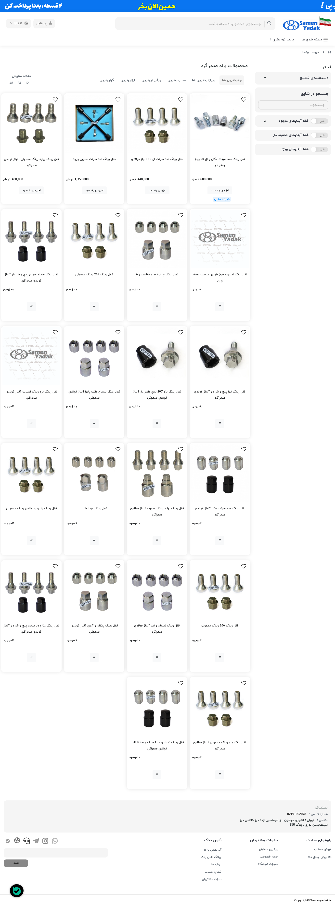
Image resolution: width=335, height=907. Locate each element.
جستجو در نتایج (314, 94)
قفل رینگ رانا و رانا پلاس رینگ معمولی (31, 508)
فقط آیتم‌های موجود (294, 121)
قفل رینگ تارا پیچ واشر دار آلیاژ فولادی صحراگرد (219, 395)
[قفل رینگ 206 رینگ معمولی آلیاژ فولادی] (220, 590)
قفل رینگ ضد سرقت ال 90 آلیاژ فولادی (157, 159)
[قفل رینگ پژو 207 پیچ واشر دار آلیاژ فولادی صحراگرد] (157, 356)
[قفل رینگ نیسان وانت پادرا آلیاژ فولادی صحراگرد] (94, 356)
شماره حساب (213, 872)
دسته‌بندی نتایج (314, 78)
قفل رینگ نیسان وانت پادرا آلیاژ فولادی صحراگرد (94, 395)
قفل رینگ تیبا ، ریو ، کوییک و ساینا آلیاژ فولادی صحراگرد (157, 745)
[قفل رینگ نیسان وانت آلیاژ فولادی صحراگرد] (157, 590)
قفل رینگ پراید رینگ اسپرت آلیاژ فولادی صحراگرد (157, 511)
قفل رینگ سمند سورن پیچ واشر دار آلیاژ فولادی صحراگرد (31, 277)
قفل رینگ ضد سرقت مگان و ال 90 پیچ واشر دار (219, 162)
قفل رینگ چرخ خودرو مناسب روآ (157, 274)
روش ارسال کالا (318, 857)
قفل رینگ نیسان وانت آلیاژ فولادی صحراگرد (157, 629)
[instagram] (45, 841)
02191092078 (296, 814)
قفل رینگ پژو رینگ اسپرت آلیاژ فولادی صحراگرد (31, 395)
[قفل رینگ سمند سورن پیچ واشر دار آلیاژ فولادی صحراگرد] (31, 239)
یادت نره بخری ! (282, 39)
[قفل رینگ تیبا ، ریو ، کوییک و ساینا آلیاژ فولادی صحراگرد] (157, 707)
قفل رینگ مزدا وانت (94, 508)
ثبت (16, 863)
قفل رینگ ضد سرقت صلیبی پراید (94, 159)
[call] (27, 841)
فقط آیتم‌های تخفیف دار (291, 135)
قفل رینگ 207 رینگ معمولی (94, 274)
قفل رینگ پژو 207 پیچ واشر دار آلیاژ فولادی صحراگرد (157, 395)
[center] (269, 24)
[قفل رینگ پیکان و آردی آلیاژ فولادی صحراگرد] (94, 590)
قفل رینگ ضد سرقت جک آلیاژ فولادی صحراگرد (220, 511)
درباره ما (216, 864)
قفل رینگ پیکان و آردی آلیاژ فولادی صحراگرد (94, 629)
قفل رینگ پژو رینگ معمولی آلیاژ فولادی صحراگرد (219, 745)
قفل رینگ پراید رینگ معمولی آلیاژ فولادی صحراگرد (31, 162)
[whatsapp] (55, 841)
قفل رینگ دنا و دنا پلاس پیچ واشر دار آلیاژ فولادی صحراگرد (31, 629)
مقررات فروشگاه (268, 864)
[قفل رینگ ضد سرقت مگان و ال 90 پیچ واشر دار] (220, 123)
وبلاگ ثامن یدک (211, 857)
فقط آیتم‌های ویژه (295, 149)
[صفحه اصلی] (329, 52)
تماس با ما (211, 849)
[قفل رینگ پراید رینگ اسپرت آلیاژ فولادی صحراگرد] (157, 473)
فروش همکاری (322, 849)
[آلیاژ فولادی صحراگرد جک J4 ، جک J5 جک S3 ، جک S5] (220, 473)
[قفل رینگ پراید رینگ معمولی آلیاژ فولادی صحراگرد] (31, 123)
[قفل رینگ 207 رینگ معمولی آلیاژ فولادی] (94, 239)
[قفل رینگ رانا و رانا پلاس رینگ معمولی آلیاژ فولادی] (31, 473)
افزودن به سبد (220, 190)
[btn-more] (219, 306)
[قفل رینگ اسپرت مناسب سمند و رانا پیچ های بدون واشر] (220, 239)
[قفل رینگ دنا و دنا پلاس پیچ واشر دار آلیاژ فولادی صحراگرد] (31, 590)
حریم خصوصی (269, 857)
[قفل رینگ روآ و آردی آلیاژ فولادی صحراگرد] (157, 239)
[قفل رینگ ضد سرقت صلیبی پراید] (94, 123)
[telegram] (36, 841)
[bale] (8, 841)
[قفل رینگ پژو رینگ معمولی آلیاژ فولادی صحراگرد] (220, 707)
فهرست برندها (310, 52)
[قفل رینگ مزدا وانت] (94, 473)
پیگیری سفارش (268, 849)
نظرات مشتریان (211, 879)
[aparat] (17, 841)
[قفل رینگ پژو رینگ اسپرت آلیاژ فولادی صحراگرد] (31, 356)
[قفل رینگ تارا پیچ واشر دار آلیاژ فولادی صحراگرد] (220, 356)
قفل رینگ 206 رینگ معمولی (220, 626)
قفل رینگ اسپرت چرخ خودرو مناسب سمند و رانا (219, 277)
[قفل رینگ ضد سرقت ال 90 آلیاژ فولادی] (157, 123)
